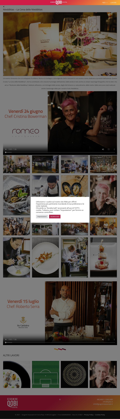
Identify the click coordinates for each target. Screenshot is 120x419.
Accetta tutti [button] (55, 216)
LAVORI (113, 3)
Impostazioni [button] (42, 216)
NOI (103, 3)
